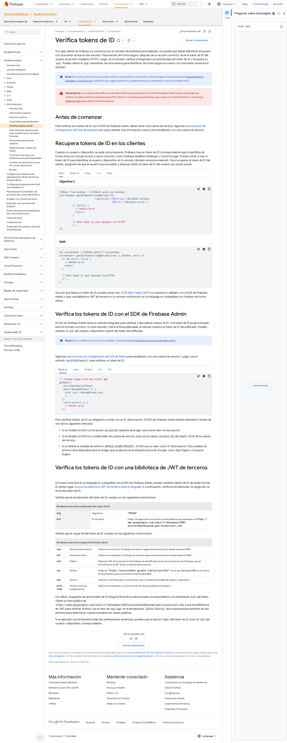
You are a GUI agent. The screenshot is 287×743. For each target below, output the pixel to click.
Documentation (16, 14)
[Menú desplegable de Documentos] (133, 4)
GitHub (52, 703)
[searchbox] (22, 32)
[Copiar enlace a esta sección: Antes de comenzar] (105, 117)
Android (90, 722)
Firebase (59, 31)
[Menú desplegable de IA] (71, 21)
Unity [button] (88, 173)
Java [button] (76, 369)
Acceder (278, 3)
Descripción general (15, 21)
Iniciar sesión (260, 385)
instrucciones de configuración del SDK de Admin (97, 356)
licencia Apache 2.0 (58, 656)
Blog (244, 3)
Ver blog (111, 682)
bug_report (274, 13)
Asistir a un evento (116, 703)
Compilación (41, 3)
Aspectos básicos (43, 21)
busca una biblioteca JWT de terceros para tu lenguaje (108, 487)
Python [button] (88, 369)
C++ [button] (99, 173)
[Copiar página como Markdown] (129, 40)
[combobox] (187, 4)
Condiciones (55, 736)
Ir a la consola (260, 3)
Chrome (105, 722)
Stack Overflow (173, 687)
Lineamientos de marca (177, 703)
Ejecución (64, 3)
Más (142, 3)
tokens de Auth (73, 101)
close (284, 13)
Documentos (121, 3)
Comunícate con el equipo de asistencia (186, 682)
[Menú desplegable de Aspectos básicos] (57, 21)
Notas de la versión (175, 698)
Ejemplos (148, 21)
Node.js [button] (62, 369)
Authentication (45, 14)
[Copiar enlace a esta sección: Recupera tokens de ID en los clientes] (148, 144)
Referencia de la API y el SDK (64, 687)
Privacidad (70, 736)
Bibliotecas (54, 698)
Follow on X (112, 692)
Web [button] (109, 173)
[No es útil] (209, 31)
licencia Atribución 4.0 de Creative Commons (151, 652)
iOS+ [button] (61, 173)
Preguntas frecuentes (176, 708)
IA (65, 21)
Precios (103, 3)
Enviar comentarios (197, 40)
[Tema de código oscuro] (204, 189)
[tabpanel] (133, 234)
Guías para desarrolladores (63, 682)
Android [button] (74, 173)
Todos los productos (173, 722)
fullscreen (279, 13)
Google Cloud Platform (144, 722)
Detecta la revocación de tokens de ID (155, 340)
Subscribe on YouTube (118, 698)
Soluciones (87, 3)
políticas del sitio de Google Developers (134, 656)
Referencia (131, 21)
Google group (172, 692)
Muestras (53, 692)
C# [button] (109, 369)
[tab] (61, 173)
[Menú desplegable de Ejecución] (74, 4)
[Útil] (204, 31)
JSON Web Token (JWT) (134, 292)
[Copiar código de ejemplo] (209, 189)
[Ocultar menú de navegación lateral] (40, 737)
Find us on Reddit (116, 687)
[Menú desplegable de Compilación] (52, 4)
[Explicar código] (198, 189)
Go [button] (100, 369)
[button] (19, 52)
